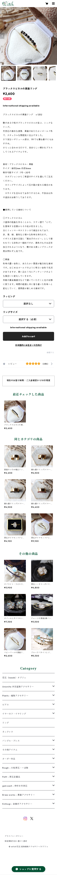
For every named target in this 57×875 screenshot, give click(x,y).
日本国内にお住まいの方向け (28, 345)
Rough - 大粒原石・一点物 (15, 767)
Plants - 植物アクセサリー (15, 695)
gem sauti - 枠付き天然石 (14, 786)
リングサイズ (10, 312)
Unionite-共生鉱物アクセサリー (18, 686)
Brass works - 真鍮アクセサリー (18, 795)
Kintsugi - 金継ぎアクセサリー (17, 804)
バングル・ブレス (11, 740)
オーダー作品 (8, 758)
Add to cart (28, 336)
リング (5, 722)
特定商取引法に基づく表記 (16, 841)
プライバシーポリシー (14, 836)
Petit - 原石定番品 (11, 777)
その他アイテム (10, 749)
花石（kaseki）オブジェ (14, 677)
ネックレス (7, 731)
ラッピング (9, 296)
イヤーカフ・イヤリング (14, 713)
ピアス (5, 704)
